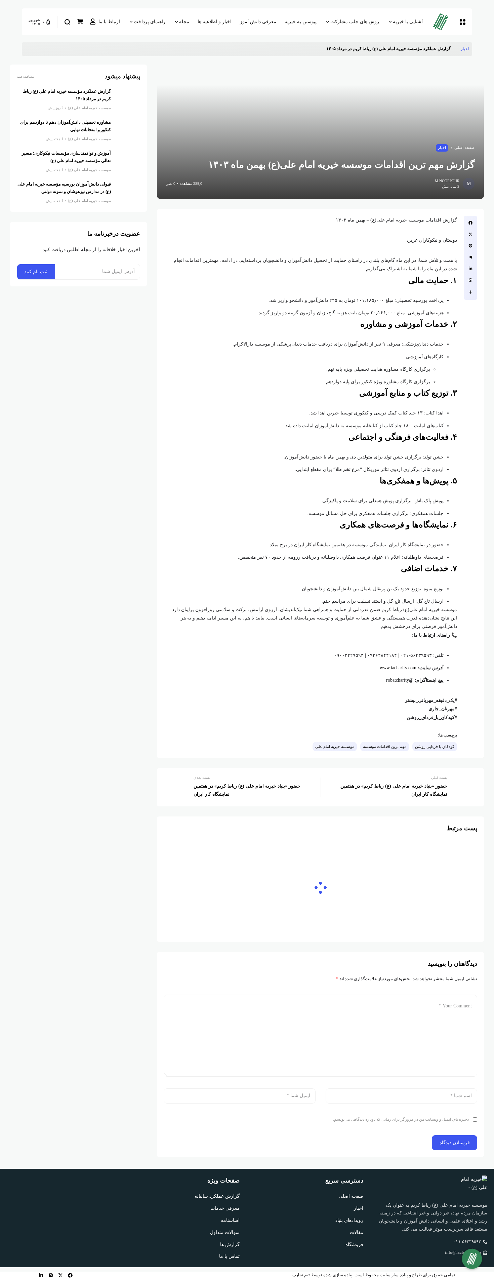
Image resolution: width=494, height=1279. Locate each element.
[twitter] (60, 1275)
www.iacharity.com (398, 667)
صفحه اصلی (464, 147)
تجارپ (297, 1275)
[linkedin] (41, 1275)
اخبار (465, 48)
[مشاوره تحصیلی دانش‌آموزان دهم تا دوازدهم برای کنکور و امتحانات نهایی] (128, 131)
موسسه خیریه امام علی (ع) (89, 108)
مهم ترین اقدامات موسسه (384, 746)
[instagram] (50, 1275)
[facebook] (70, 1275)
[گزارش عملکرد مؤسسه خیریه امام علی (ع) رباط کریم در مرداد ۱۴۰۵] (455, 49)
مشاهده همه (25, 76)
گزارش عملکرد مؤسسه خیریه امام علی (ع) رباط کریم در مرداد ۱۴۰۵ (388, 48)
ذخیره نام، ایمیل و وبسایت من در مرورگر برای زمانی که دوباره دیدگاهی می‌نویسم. (401, 1119)
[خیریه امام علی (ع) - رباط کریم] (443, 22)
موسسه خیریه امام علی (334, 746)
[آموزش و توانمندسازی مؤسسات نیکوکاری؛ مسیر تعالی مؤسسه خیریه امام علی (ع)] (128, 162)
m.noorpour (447, 181)
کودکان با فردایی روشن (434, 746)
